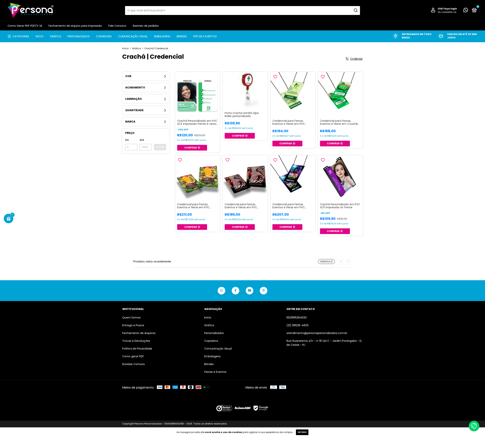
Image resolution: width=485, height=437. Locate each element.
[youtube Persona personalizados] (249, 290)
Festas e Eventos (205, 36)
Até (142, 140)
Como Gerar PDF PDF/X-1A (25, 26)
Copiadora (104, 36)
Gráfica (55, 36)
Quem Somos (131, 317)
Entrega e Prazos (133, 325)
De (127, 140)
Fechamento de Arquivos (139, 333)
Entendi (302, 432)
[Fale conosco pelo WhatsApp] (466, 11)
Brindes (182, 36)
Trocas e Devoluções (136, 341)
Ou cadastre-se (447, 12)
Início (40, 36)
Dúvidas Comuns (133, 364)
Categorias (21, 36)
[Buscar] (355, 10)
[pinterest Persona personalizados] (263, 290)
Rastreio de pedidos (146, 26)
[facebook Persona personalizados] (235, 290)
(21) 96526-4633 (297, 325)
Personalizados (78, 36)
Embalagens (162, 36)
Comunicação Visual (133, 36)
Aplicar (160, 147)
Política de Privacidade (137, 348)
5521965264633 (296, 317)
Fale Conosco (117, 26)
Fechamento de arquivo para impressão (75, 26)
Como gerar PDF (133, 356)
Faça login (450, 8)
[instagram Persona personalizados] (221, 290)
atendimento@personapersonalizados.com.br (316, 333)
